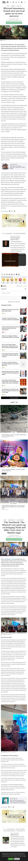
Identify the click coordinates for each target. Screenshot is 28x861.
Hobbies (13, 6)
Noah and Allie (21, 831)
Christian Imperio (14, 19)
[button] (24, 2)
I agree (10, 859)
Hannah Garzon (15, 535)
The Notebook (10, 829)
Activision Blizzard (19, 233)
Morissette (23, 598)
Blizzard (9, 233)
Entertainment (11, 520)
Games (18, 6)
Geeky (8, 6)
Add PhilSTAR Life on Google (13, 22)
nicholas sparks (20, 829)
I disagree (17, 858)
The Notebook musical (9, 831)
